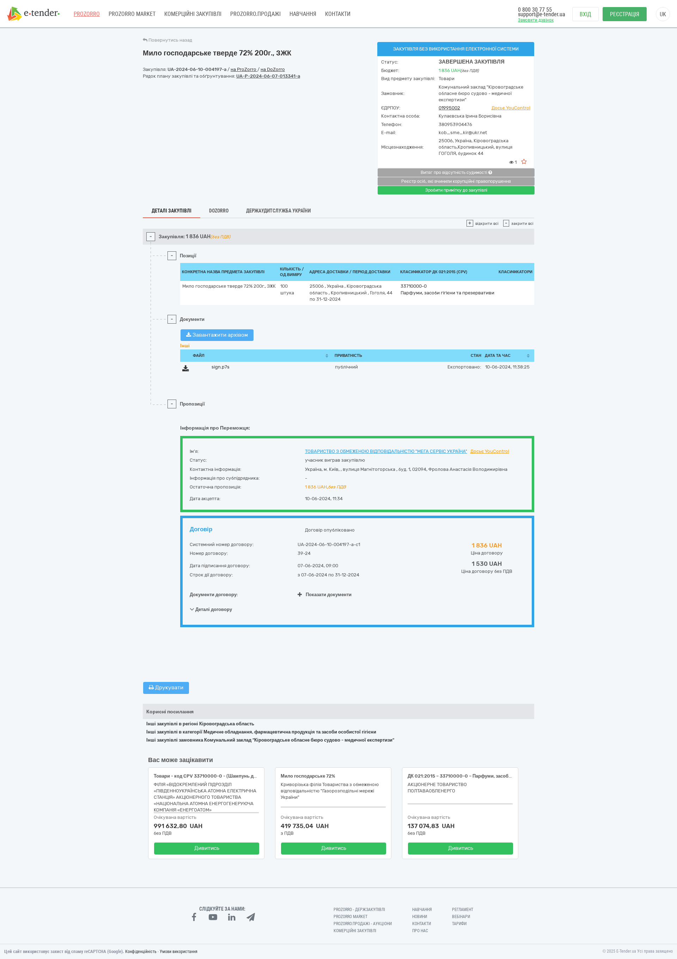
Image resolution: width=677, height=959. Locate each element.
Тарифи (459, 923)
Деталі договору (213, 609)
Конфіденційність (141, 951)
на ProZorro (244, 69)
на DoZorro (273, 69)
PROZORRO (87, 14)
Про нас (420, 930)
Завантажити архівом (219, 335)
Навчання (302, 14)
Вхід (585, 14)
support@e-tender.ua (541, 14)
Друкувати (168, 687)
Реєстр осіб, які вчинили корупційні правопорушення (456, 181)
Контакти (337, 14)
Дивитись (206, 848)
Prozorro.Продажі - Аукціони (363, 923)
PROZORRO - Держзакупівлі (359, 909)
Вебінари (461, 916)
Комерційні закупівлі (192, 14)
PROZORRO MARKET (132, 14)
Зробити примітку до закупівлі (456, 190)
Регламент (462, 909)
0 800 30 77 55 (535, 9)
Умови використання (178, 951)
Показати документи (329, 594)
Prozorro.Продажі (255, 14)
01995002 (449, 107)
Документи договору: (214, 594)
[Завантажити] (185, 369)
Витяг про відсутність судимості (454, 172)
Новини (419, 916)
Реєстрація (624, 14)
